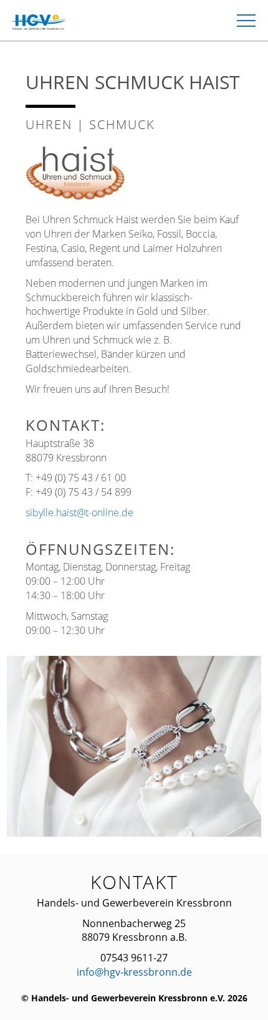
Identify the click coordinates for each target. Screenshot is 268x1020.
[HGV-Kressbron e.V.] (39, 22)
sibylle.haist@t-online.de (79, 512)
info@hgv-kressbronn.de (134, 972)
